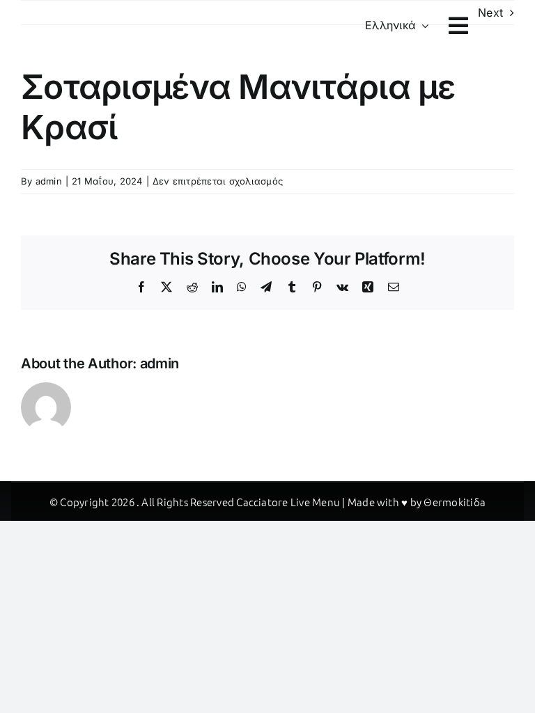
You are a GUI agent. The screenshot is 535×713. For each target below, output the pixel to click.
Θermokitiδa (455, 501)
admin (49, 181)
